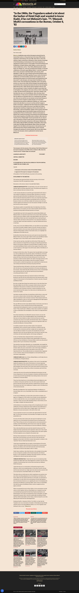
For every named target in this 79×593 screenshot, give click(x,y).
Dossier (17, 7)
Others (53, 7)
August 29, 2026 (16, 547)
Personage (24, 7)
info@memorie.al (39, 580)
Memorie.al (15, 591)
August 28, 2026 (28, 545)
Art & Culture (40, 7)
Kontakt (18, 0)
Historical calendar (48, 7)
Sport (43, 7)
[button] (2, 590)
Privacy (64, 591)
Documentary (29, 7)
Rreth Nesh (15, 0)
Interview (20, 7)
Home (14, 7)
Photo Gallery (34, 7)
